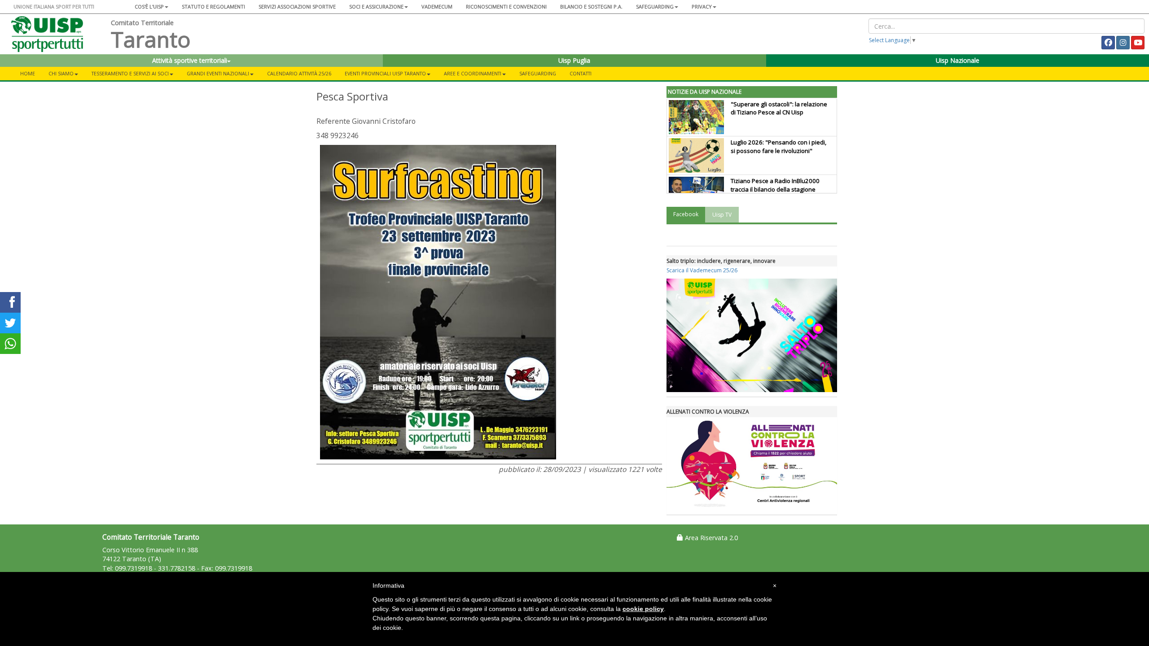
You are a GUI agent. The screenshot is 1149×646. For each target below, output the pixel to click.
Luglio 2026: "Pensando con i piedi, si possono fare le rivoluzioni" (778, 146)
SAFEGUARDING (655, 6)
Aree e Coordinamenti (472, 73)
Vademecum (436, 6)
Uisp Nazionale (957, 60)
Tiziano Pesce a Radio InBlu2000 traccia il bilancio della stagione (775, 185)
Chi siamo (61, 73)
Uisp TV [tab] (722, 214)
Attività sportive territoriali (189, 60)
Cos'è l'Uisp (149, 6)
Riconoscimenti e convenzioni (506, 6)
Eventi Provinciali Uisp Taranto (385, 73)
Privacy (702, 6)
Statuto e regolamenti (213, 6)
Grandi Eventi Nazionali (218, 73)
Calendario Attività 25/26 (299, 73)
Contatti (581, 73)
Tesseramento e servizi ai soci (130, 73)
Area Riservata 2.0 (710, 537)
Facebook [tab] (685, 214)
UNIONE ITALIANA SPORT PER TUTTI (53, 6)
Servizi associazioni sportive (297, 6)
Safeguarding (537, 73)
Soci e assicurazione (376, 6)
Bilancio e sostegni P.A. (591, 6)
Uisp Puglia (574, 60)
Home (27, 73)
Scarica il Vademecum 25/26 (702, 270)
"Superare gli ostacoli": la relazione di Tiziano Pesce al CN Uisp (779, 108)
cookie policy (643, 608)
